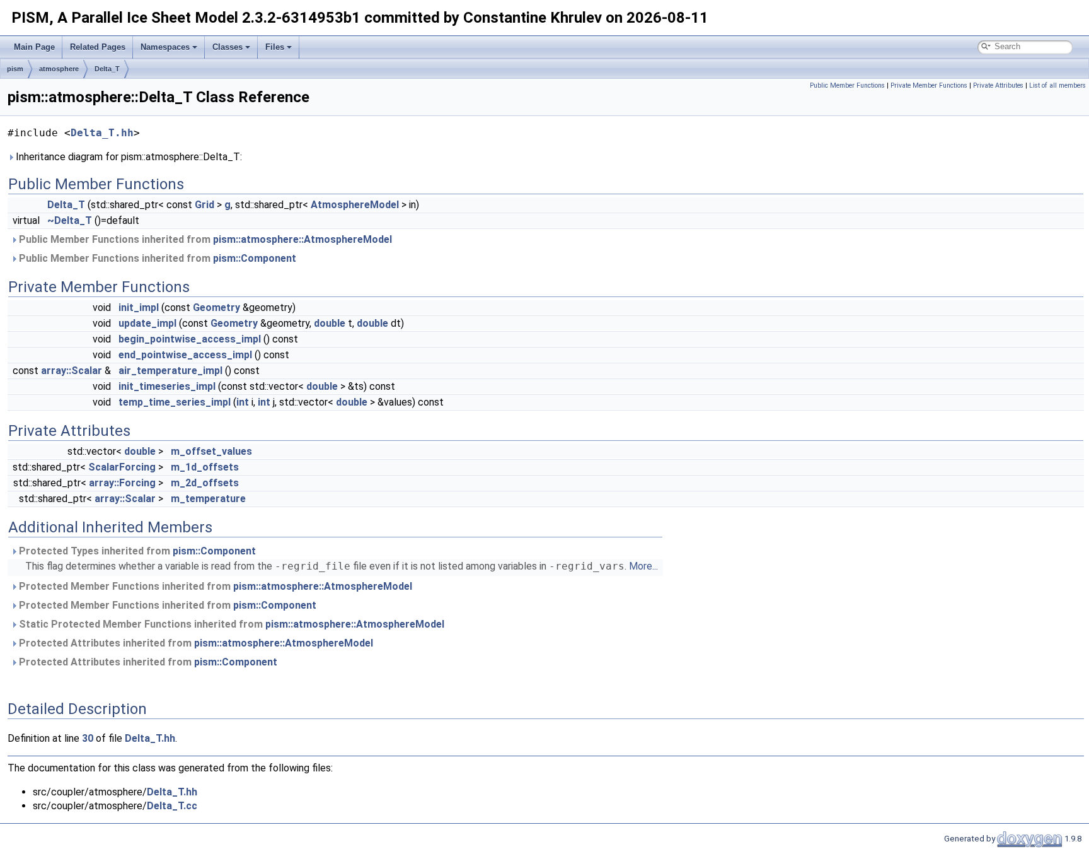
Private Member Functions (928, 85)
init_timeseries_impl (167, 386)
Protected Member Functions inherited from (214, 586)
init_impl (138, 307)
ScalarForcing (122, 467)
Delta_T (107, 69)
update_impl (147, 323)
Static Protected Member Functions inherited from (230, 624)
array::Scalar (71, 371)
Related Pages (97, 47)
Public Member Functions (847, 85)
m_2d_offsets (205, 483)
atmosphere (59, 69)
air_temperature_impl (170, 371)
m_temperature (208, 499)
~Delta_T (69, 220)
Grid (204, 205)
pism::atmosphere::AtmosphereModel (302, 239)
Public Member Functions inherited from (204, 239)
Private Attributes (998, 85)
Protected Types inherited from (136, 551)
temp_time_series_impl (174, 402)
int (242, 402)
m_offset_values (211, 451)
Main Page (34, 47)
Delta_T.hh (102, 133)
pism (15, 69)
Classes (227, 47)
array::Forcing (122, 483)
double (329, 323)
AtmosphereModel (355, 205)
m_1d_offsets (205, 467)
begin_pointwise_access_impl (189, 339)
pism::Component (254, 258)
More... (643, 566)
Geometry (216, 307)
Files (274, 47)
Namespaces (165, 47)
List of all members (1057, 85)
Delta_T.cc (172, 806)
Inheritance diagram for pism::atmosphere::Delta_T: (127, 157)
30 (87, 738)
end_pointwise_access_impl (185, 355)
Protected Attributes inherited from (194, 643)
